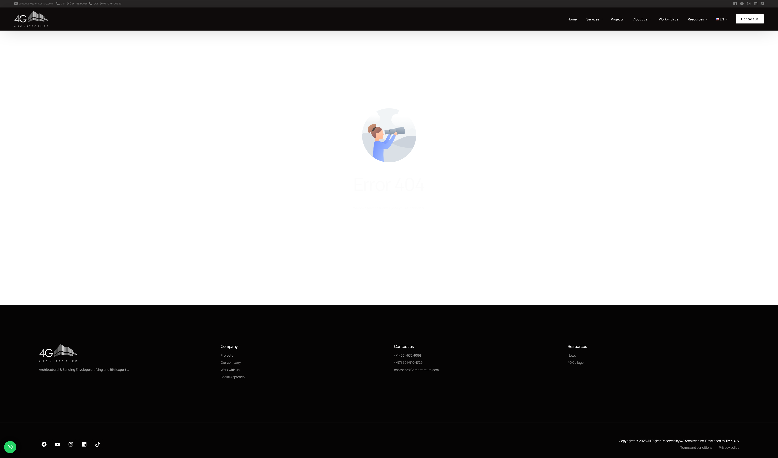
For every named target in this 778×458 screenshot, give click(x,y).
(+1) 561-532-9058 (77, 3)
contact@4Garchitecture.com (36, 3)
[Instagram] (71, 444)
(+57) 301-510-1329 (110, 3)
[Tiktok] (97, 444)
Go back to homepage (389, 224)
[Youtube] (57, 444)
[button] (10, 447)
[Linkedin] (84, 444)
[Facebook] (44, 444)
